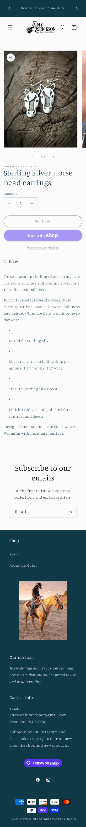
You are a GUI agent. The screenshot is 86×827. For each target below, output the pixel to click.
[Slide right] (53, 157)
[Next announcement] (77, 8)
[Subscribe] (70, 511)
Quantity (10, 193)
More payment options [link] (43, 247)
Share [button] (13, 261)
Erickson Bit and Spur (34, 819)
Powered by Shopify (63, 819)
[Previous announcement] (9, 8)
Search (15, 554)
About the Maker (23, 565)
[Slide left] (32, 157)
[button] (10, 27)
